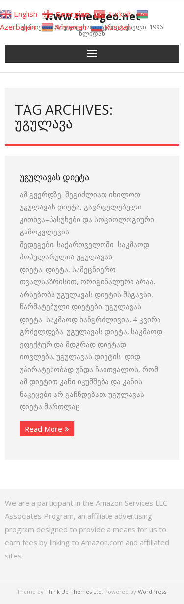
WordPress (152, 591)
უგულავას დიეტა (54, 177)
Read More (43, 429)
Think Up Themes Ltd (73, 591)
